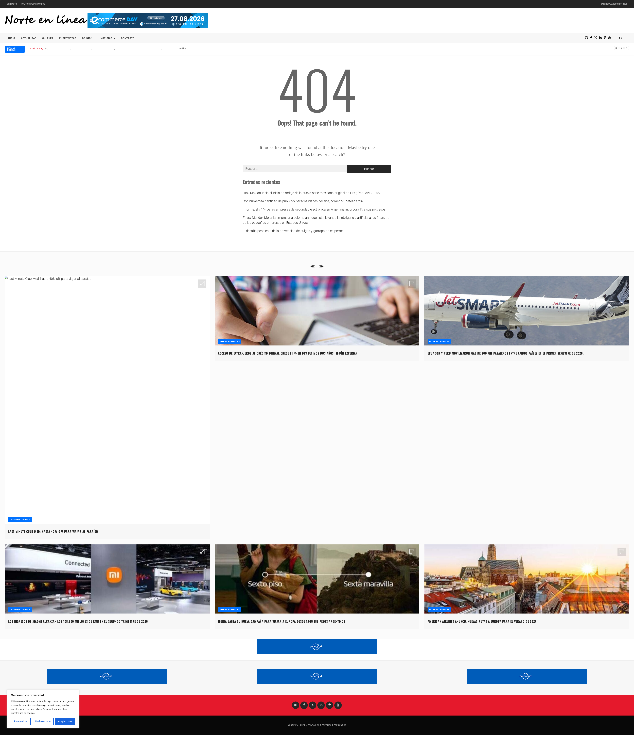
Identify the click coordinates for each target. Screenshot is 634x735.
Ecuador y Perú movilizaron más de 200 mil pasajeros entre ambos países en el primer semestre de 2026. (506, 353)
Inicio (11, 38)
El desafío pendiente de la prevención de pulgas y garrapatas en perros (293, 231)
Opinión (87, 38)
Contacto (12, 4)
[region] (43, 709)
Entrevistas (67, 38)
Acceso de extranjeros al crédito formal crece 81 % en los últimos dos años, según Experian (288, 353)
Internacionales (20, 520)
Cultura (47, 38)
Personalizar (21, 721)
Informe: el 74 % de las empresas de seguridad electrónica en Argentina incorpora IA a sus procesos (314, 209)
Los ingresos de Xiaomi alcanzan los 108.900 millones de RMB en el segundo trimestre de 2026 (78, 621)
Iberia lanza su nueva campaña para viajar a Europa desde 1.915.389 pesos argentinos (281, 621)
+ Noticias (105, 38)
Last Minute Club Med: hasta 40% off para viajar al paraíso (53, 531)
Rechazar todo (43, 721)
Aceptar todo (65, 721)
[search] (620, 38)
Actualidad (28, 38)
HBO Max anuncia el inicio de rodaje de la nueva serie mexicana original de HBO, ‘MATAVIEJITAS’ (312, 193)
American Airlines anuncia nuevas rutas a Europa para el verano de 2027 (482, 621)
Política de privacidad (33, 4)
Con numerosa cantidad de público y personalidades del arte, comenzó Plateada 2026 (304, 201)
